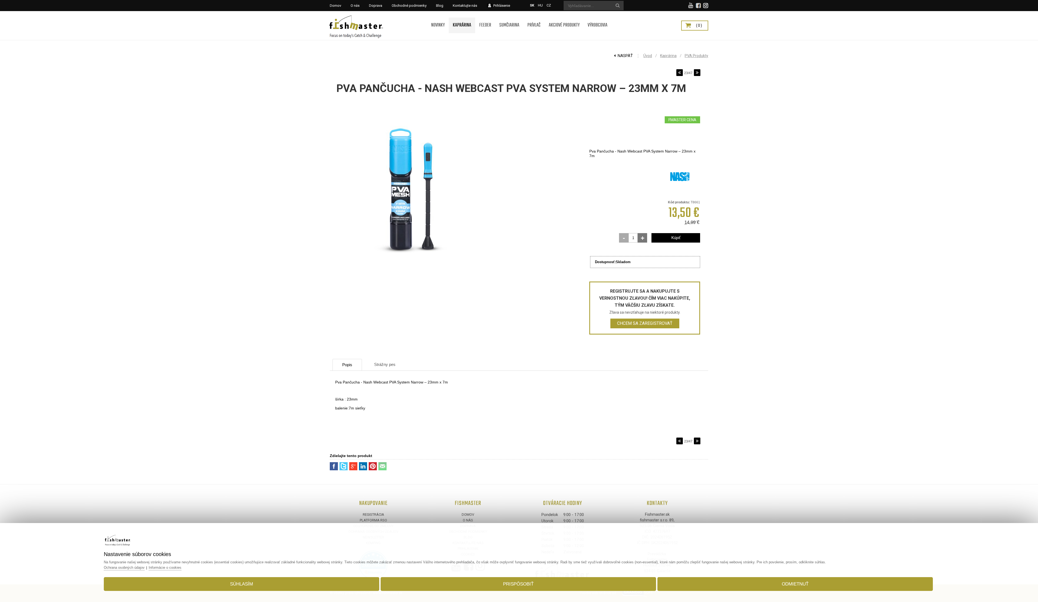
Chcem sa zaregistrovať (645, 323)
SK (532, 5)
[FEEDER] (485, 18)
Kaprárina (668, 56)
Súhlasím (241, 584)
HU (540, 5)
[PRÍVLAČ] (534, 18)
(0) (699, 25)
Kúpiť (675, 237)
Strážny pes (384, 364)
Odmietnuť (795, 584)
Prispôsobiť (518, 584)
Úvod (647, 56)
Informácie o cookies (165, 567)
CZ (549, 5)
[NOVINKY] (438, 18)
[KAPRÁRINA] (462, 18)
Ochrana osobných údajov (124, 567)
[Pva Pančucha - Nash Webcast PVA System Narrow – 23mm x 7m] (411, 271)
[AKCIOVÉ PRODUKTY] (564, 18)
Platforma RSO (373, 520)
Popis (347, 364)
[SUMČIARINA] (509, 18)
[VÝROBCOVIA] (597, 18)
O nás (468, 520)
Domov (468, 514)
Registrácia (373, 514)
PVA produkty (696, 56)
